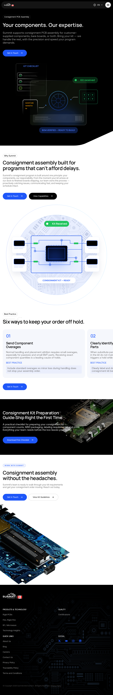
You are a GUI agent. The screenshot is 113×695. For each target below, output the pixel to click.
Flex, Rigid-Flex (9, 620)
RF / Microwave (9, 625)
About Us (7, 641)
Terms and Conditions (12, 673)
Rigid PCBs (7, 614)
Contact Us (8, 657)
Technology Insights (11, 630)
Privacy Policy (9, 662)
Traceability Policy (10, 668)
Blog (5, 647)
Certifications (64, 614)
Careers (6, 652)
